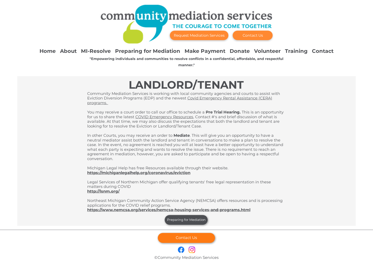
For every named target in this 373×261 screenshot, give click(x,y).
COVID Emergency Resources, (164, 117)
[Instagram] (192, 249)
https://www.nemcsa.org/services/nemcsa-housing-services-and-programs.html (168, 210)
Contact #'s (205, 117)
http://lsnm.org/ (103, 191)
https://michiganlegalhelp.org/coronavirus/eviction (138, 172)
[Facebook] (181, 249)
